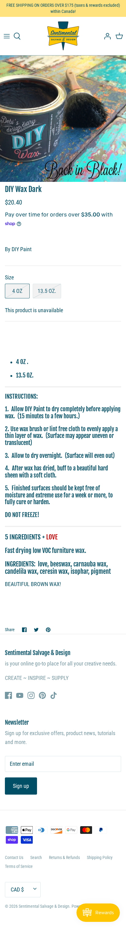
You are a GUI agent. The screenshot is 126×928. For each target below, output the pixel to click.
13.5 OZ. (47, 291)
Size (9, 277)
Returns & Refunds (64, 857)
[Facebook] (8, 695)
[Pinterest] (42, 695)
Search (36, 857)
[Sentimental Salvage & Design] (63, 36)
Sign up (21, 786)
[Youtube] (19, 695)
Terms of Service (19, 866)
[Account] (106, 36)
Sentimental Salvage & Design (44, 906)
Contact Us (14, 857)
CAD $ (17, 889)
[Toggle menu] (6, 36)
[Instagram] (31, 695)
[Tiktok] (53, 695)
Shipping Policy (100, 857)
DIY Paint (21, 249)
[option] (63, 119)
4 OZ (17, 291)
